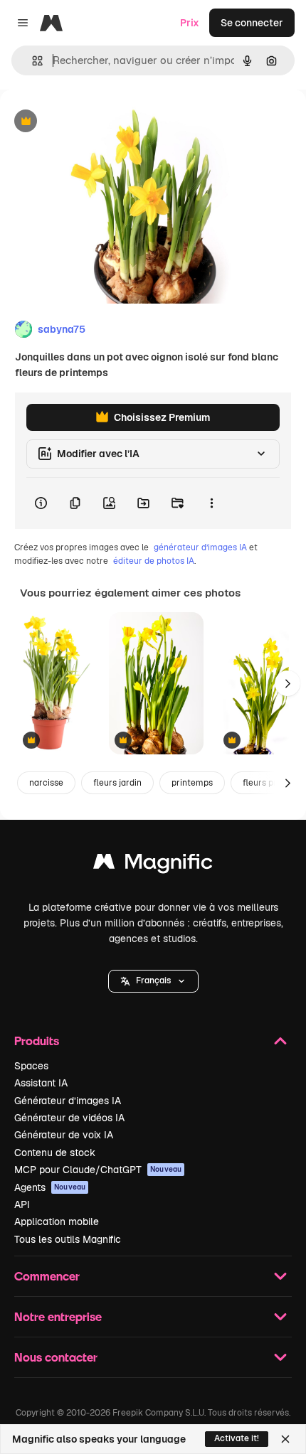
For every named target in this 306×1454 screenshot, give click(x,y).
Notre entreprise (58, 1316)
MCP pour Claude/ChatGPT (97, 1169)
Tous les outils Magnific (67, 1239)
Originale (94, 122)
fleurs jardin (117, 783)
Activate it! (236, 1438)
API (22, 1204)
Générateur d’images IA (67, 1100)
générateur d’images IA (200, 547)
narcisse (46, 783)
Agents (49, 1187)
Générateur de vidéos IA (69, 1117)
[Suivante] (287, 683)
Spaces (31, 1065)
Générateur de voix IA (63, 1134)
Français (153, 980)
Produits (36, 1040)
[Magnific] (153, 865)
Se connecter (252, 22)
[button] (153, 981)
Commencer (47, 1275)
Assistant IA (41, 1082)
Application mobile (56, 1221)
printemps (192, 783)
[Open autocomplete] (31, 60)
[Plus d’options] (211, 503)
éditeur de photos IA (153, 561)
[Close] (285, 1439)
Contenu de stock (54, 1152)
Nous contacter (55, 1356)
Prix (189, 22)
